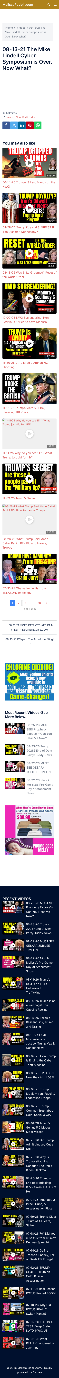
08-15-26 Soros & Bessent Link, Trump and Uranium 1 (39, 1022)
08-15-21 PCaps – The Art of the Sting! (29, 639)
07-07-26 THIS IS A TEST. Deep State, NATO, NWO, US (39, 1326)
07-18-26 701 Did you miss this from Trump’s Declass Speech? (41, 1238)
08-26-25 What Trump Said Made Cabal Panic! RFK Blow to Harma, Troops (25, 543)
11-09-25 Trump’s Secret (19, 498)
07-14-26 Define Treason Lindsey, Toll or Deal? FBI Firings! (40, 1255)
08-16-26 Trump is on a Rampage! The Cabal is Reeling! (41, 1005)
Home (9, 27)
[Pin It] (29, 125)
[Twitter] (14, 125)
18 (39, 603)
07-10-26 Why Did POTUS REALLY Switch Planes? (38, 1309)
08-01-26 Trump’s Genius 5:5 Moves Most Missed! (38, 1127)
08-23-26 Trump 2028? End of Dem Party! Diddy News (39, 751)
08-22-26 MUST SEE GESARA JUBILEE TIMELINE (39, 768)
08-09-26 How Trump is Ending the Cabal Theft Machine (41, 1060)
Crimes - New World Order (20, 117)
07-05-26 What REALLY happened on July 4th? (40, 1343)
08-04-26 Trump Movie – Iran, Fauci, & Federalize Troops (40, 1093)
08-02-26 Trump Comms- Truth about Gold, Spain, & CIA (40, 1110)
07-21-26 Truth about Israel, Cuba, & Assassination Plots (40, 1204)
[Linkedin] (22, 125)
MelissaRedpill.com (17, 5)
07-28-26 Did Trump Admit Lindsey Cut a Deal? (40, 1144)
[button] (48, 4)
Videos (21, 27)
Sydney (37, 1372)
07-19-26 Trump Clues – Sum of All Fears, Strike (41, 1221)
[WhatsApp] (37, 125)
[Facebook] (6, 125)
